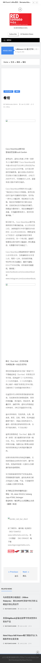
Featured (8, 91)
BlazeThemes (27, 660)
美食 (17, 91)
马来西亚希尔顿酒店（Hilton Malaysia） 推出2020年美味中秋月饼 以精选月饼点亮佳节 (20, 601)
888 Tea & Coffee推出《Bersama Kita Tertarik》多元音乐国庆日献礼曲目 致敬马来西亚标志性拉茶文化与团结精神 (17, 2)
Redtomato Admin (11, 104)
